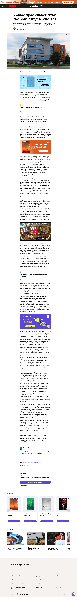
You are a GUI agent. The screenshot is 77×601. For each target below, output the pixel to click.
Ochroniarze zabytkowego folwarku (34, 203)
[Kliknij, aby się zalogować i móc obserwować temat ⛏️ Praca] (28, 462)
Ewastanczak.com (68, 594)
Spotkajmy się (39, 587)
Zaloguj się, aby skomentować (35, 482)
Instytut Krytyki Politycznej (17, 583)
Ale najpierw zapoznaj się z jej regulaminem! (39, 477)
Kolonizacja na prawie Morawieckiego (31, 107)
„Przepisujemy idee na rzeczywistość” (19, 571)
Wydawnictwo (14, 579)
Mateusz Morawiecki (36, 462)
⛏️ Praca (25, 462)
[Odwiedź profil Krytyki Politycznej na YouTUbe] (24, 594)
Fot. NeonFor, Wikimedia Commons (8, 67)
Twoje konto (58, 583)
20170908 (26, 465)
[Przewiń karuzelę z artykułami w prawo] (68, 543)
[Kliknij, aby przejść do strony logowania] (69, 6)
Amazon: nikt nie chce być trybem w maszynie (33, 274)
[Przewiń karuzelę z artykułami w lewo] (8, 543)
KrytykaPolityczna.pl (15, 575)
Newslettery (38, 579)
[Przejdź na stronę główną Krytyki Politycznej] (20, 565)
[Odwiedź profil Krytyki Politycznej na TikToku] (22, 594)
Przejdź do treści (6, 1)
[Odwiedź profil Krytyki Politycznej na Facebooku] (17, 594)
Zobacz (13, 521)
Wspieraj (13, 6)
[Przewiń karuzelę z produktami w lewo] (8, 510)
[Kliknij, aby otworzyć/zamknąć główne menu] (2, 6)
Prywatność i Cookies (61, 579)
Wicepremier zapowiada (41, 94)
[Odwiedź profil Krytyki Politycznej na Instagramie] (20, 594)
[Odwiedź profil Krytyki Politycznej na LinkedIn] (27, 594)
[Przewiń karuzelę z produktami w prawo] (68, 510)
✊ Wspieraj (58, 587)
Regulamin (58, 575)
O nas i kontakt (39, 583)
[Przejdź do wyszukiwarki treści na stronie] (7, 6)
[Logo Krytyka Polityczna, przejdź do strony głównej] (38, 6)
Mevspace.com (59, 594)
